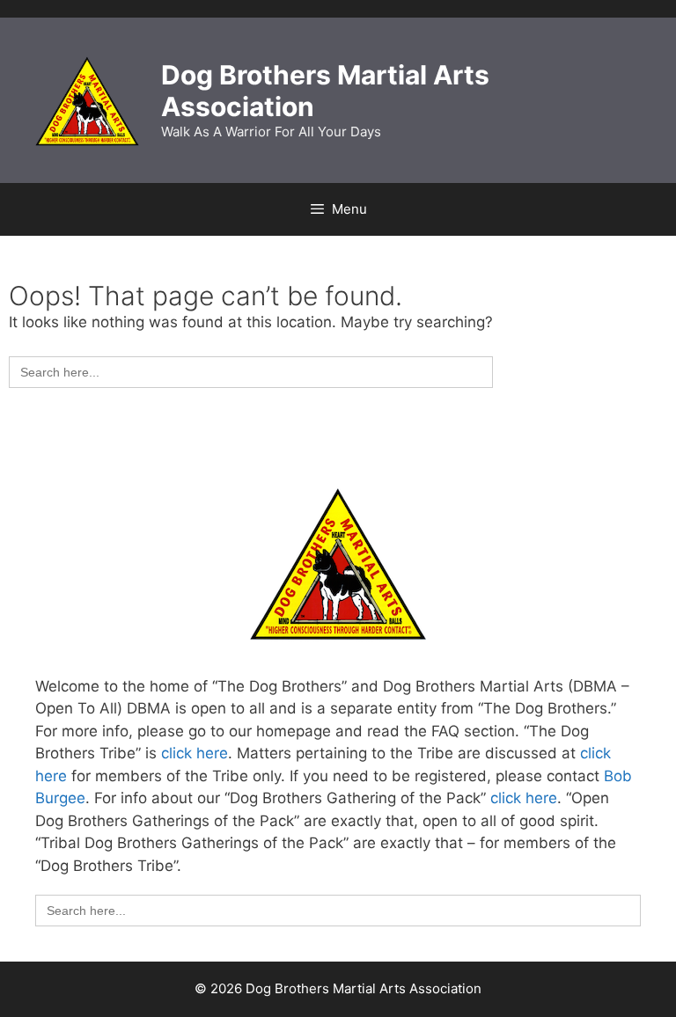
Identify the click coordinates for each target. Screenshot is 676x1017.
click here (194, 753)
